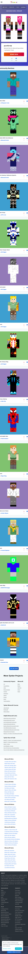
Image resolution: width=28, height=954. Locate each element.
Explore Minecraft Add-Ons (9, 724)
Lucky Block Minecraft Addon (11, 831)
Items (19, 689)
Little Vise (3, 401)
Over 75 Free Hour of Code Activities (11, 748)
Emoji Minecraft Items (10, 858)
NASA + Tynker (7, 744)
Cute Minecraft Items (10, 867)
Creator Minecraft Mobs (10, 784)
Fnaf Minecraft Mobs (10, 788)
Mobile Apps (4, 899)
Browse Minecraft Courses (9, 720)
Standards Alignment (20, 924)
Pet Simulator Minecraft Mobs (12, 795)
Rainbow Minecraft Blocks (11, 818)
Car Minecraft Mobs (9, 793)
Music (5, 699)
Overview (17, 890)
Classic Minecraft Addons (11, 845)
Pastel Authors (4, 438)
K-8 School (17, 922)
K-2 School (17, 921)
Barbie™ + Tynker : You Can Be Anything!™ (12, 740)
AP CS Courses (18, 919)
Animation (6, 693)
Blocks (19, 686)
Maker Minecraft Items (10, 854)
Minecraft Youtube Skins (10, 765)
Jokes (5, 687)
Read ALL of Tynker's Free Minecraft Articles (13, 733)
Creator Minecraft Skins (10, 769)
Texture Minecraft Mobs (10, 786)
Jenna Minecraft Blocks (10, 824)
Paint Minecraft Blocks (10, 810)
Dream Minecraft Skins (10, 773)
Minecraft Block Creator (10, 807)
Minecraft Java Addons (10, 837)
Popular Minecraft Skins (10, 767)
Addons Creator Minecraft (11, 829)
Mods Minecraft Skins (10, 763)
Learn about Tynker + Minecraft (14, 10)
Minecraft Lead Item (9, 850)
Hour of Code (4, 926)
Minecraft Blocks (5, 917)
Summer (17, 904)
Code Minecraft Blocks (10, 822)
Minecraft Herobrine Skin (11, 778)
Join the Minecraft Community (10, 722)
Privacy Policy (5, 939)
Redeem (17, 895)
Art (4, 684)
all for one (3, 215)
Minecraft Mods (5, 922)
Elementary (18, 914)
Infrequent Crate (5, 103)
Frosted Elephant (5, 550)
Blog (2, 890)
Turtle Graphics (7, 701)
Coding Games (4, 909)
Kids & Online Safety (6, 940)
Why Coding (18, 897)
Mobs (19, 691)
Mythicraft (6, 709)
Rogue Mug (3, 476)
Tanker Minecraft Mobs (10, 797)
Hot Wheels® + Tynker (8, 746)
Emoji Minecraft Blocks (10, 816)
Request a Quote (19, 931)
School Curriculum (19, 910)
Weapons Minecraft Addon (11, 833)
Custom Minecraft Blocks (10, 809)
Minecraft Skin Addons (10, 835)
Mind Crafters (6, 711)
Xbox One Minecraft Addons (11, 841)
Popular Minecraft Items (10, 856)
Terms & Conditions (6, 937)
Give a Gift (17, 894)
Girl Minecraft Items (9, 865)
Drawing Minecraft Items (10, 863)
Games (5, 695)
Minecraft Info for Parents (9, 731)
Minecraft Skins (5, 912)
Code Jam (3, 924)
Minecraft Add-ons (5, 919)
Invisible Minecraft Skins (10, 761)
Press (2, 895)
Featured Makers (19, 899)
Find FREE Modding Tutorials (10, 728)
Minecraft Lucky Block (10, 814)
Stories (5, 697)
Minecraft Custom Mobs (10, 801)
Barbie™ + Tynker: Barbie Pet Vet (10, 742)
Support (3, 894)
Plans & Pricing (18, 900)
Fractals (5, 691)
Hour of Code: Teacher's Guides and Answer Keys (14, 749)
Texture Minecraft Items (10, 862)
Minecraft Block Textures (10, 812)
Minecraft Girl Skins (9, 777)
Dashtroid (3, 625)
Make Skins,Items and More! (10, 718)
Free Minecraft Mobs (10, 799)
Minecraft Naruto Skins (10, 771)
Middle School (18, 915)
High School (18, 917)
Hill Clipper (3, 252)
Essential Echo (4, 662)
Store (2, 904)
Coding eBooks (4, 902)
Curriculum (18, 892)
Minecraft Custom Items (10, 852)
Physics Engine (7, 689)
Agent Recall (6, 708)
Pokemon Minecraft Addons (11, 843)
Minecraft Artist (5, 140)
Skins (17, 7)
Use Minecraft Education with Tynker (11, 729)
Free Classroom (19, 912)
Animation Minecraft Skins (11, 775)
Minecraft (11, 7)
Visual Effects (6, 686)
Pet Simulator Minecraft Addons (12, 839)
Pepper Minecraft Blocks (10, 820)
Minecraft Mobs (5, 915)
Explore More (14, 668)
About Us (3, 892)
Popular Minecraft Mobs (10, 790)
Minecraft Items (5, 921)
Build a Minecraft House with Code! (11, 726)
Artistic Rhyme (4, 513)
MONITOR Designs (5, 587)
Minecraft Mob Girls (9, 792)
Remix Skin (14, 54)
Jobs (2, 897)
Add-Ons (19, 687)
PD (16, 926)
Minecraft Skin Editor (6, 914)
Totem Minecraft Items (10, 860)
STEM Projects (18, 929)
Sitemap (3, 900)
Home (5, 7)
